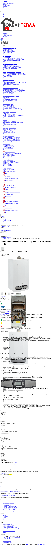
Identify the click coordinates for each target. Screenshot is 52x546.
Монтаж (5, 4)
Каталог (5, 515)
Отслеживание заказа (5, 225)
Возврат (5, 6)
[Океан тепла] (18, 31)
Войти (2, 226)
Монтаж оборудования (8, 526)
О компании (5, 33)
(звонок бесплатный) (11, 537)
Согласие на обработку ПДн (9, 509)
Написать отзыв (4, 253)
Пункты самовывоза (7, 7)
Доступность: (3, 301)
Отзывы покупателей (7, 35)
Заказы (4, 219)
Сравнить (7, 313)
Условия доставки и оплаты (9, 531)
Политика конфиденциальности (10, 507)
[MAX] (2, 40)
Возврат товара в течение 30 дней (8, 495)
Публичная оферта (7, 505)
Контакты (5, 8)
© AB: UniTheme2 (41, 544)
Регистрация (6, 226)
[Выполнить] (22, 225)
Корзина (2, 237)
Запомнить (4, 231)
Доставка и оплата (7, 5)
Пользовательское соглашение (9, 506)
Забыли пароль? (7, 228)
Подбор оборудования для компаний (11, 528)
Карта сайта (5, 519)
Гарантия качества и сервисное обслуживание (10, 491)
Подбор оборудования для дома (10, 527)
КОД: (2, 297)
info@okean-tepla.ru (7, 541)
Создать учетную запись (6, 230)
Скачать (15, 462)
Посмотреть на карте (7, 542)
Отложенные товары (7, 221)
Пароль (2, 228)
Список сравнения (7, 220)
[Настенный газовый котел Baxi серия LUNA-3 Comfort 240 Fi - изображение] (19, 291)
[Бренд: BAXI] (3, 308)
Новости (5, 34)
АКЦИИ (5, 36)
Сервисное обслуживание (8, 3)
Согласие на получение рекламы (10, 511)
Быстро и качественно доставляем (8, 486)
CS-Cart (26, 544)
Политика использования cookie (10, 508)
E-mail (2, 227)
